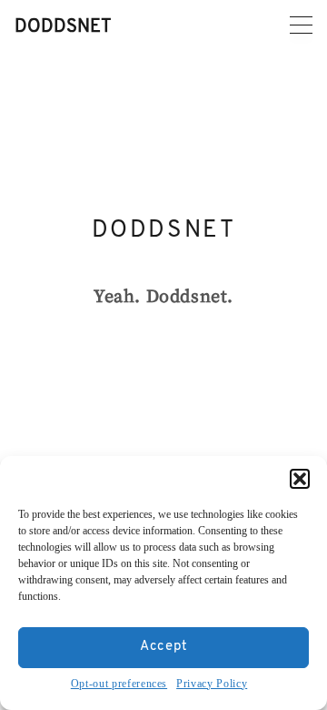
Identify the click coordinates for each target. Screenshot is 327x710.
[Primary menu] (301, 25)
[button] (300, 479)
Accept (164, 647)
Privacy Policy (211, 683)
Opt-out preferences (119, 683)
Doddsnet (63, 27)
